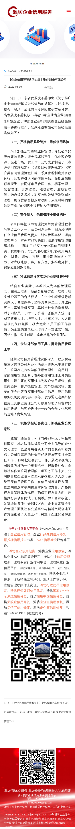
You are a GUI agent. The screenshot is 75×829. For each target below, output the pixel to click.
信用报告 (32, 397)
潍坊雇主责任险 (37, 574)
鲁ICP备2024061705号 (41, 814)
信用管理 (15, 103)
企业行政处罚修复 (22, 822)
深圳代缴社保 (17, 574)
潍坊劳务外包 (27, 568)
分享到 (48, 87)
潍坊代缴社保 (46, 568)
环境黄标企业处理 (43, 822)
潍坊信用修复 (49, 818)
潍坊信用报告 (33, 818)
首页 (20, 71)
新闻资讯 (28, 71)
